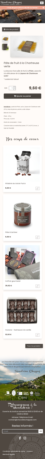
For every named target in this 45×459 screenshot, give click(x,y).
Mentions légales (9, 454)
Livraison (30, 451)
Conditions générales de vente (14, 451)
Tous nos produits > (34, 346)
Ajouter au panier (23, 96)
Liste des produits (11, 29)
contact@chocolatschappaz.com (22, 420)
